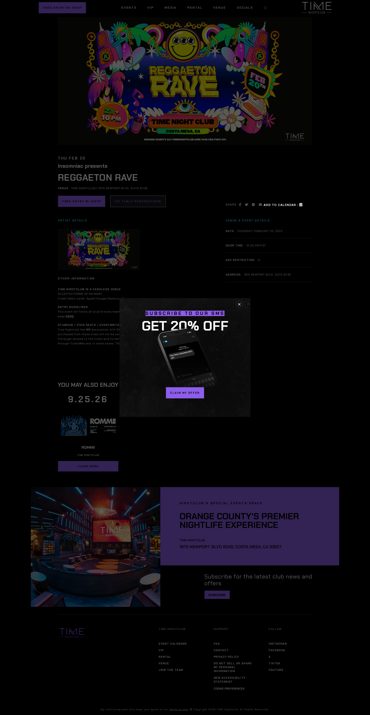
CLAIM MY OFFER (185, 393)
